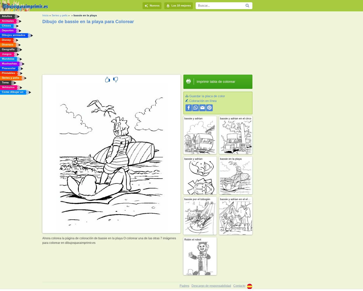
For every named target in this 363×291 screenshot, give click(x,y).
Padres (184, 285)
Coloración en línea (202, 101)
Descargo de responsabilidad (211, 285)
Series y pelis (59, 15)
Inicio (45, 15)
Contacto (239, 285)
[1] (108, 80)
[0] (115, 80)
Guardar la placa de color (207, 96)
